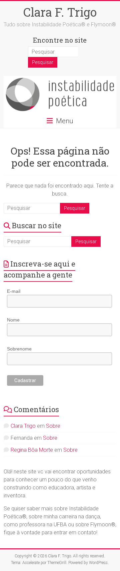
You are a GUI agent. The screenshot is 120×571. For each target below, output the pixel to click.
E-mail (13, 291)
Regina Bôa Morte (32, 450)
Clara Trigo (23, 426)
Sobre (53, 426)
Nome (13, 319)
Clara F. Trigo (60, 12)
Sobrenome (19, 348)
